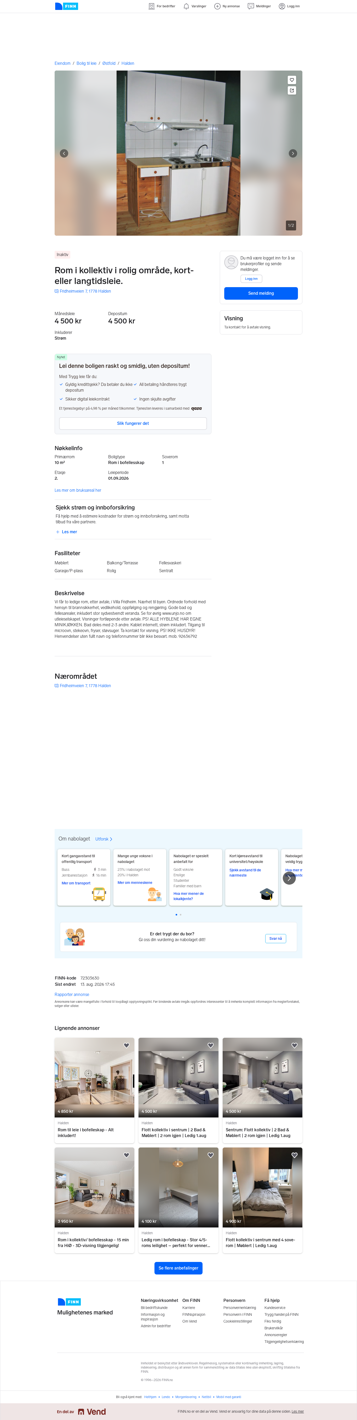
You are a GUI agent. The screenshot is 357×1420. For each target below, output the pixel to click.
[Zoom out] (292, 808)
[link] (83, 291)
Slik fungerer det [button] (133, 423)
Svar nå (275, 938)
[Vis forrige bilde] (64, 153)
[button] (292, 80)
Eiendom (63, 63)
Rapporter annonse (72, 994)
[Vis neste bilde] (293, 153)
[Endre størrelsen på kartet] (292, 700)
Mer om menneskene (135, 882)
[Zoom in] (292, 795)
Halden (128, 63)
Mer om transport (76, 883)
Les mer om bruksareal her (78, 490)
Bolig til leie (86, 63)
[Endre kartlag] (292, 780)
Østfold (109, 63)
